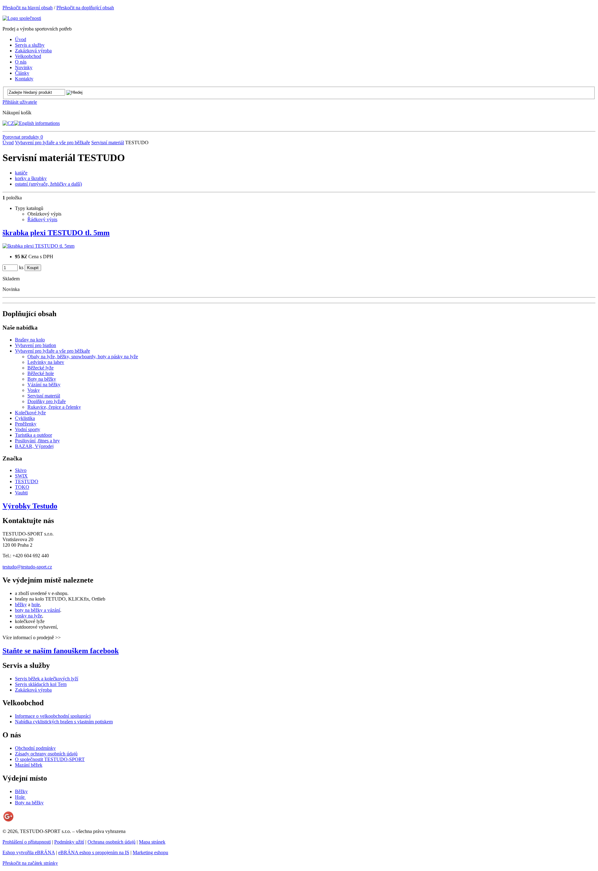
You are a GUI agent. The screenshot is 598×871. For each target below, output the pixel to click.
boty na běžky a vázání (37, 610)
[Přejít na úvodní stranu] (21, 18)
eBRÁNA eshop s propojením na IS (93, 852)
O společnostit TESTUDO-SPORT (50, 759)
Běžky (21, 791)
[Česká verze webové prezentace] (8, 123)
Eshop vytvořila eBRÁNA (28, 852)
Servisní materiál (107, 142)
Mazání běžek (28, 765)
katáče (21, 172)
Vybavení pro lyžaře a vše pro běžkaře (52, 142)
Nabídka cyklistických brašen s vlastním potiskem (64, 721)
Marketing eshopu (150, 852)
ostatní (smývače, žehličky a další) (48, 184)
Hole (20, 797)
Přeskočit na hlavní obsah (27, 7)
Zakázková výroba (33, 690)
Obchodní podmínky (35, 748)
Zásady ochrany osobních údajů (46, 753)
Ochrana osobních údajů (111, 842)
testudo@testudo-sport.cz (27, 566)
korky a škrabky (31, 178)
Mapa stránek (152, 842)
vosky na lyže (28, 615)
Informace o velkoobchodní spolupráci (53, 716)
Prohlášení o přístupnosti (26, 842)
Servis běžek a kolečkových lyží (46, 678)
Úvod (8, 142)
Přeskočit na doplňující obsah (85, 7)
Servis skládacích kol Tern (41, 684)
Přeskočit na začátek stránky (30, 863)
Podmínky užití (69, 842)
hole (35, 604)
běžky (21, 604)
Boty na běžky (29, 802)
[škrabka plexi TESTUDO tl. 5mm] (38, 246)
